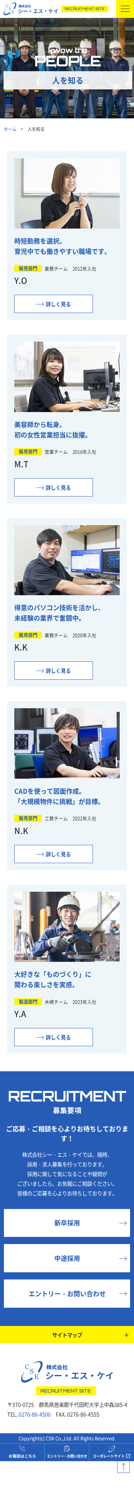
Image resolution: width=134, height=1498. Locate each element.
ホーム (10, 129)
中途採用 (67, 1258)
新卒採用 (67, 1222)
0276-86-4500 (35, 1414)
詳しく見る (58, 304)
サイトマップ (67, 1334)
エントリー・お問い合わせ (67, 1293)
